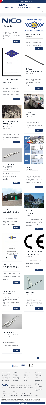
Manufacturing (27, 372)
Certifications (16, 372)
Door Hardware (5, 380)
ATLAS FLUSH (32, 293)
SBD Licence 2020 (33, 34)
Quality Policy (16, 377)
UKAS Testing (16, 375)
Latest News (26, 377)
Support (26, 375)
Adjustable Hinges (6, 378)
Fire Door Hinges (6, 372)
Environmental (16, 378)
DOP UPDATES (9, 291)
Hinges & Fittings (6, 374)
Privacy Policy (29, 401)
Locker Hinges (5, 375)
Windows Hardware (6, 377)
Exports (25, 374)
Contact (25, 380)
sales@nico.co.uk (28, 1)
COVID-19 (7, 26)
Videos (25, 378)
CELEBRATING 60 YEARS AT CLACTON (11, 124)
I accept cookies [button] (23, 403)
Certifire (15, 374)
